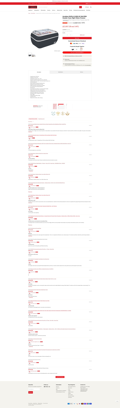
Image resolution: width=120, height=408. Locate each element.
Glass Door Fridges (71, 396)
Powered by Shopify (31, 405)
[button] (55, 104)
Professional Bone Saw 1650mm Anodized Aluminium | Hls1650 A (41, 268)
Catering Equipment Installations (42, 3)
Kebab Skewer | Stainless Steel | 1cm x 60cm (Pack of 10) (40, 174)
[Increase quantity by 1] (71, 35)
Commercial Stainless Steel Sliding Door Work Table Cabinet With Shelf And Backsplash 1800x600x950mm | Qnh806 (50, 310)
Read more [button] (30, 131)
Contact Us (33, 3)
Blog (36, 3)
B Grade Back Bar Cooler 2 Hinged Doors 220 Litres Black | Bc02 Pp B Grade (43, 135)
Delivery (81, 72)
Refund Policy (35, 403)
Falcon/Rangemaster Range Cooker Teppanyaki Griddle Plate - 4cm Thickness (43, 206)
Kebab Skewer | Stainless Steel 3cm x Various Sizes (39, 153)
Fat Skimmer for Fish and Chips (35, 228)
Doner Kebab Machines (71, 386)
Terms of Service (45, 403)
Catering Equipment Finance (52, 3)
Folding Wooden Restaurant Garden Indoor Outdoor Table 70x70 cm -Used (43, 278)
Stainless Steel (59, 10)
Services (53, 10)
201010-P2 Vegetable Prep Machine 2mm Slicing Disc (39, 259)
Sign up (30, 392)
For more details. (88, 65)
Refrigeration (36, 10)
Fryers (69, 389)
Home (29, 13)
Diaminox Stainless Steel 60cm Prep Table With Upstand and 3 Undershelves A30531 (45, 349)
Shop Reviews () (41, 118)
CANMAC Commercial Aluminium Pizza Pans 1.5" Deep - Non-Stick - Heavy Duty (44, 320)
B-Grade (70, 10)
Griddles (69, 393)
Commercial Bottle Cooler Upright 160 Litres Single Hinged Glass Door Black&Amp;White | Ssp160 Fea (48, 124)
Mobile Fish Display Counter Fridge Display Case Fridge (39, 300)
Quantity (64, 32)
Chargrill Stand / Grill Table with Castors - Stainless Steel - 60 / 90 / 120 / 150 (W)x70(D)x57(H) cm (47, 182)
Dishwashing (43, 10)
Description (39, 72)
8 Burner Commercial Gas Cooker (36, 338)
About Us (29, 3)
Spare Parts (66, 10)
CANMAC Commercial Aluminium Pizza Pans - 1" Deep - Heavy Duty (42, 249)
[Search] (80, 7)
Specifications (60, 72)
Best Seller (88, 10)
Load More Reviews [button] (60, 377)
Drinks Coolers (70, 394)
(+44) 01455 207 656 (83, 389)
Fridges (69, 390)
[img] (38, 105)
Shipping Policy (40, 403)
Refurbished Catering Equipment (79, 10)
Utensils (48, 10)
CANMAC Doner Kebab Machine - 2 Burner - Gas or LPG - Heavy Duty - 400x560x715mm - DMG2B (47, 163)
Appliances (30, 10)
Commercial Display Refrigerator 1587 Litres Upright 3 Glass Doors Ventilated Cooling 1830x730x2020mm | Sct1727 (50, 143)
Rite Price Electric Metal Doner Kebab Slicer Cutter (39, 289)
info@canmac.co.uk (83, 391)
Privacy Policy (30, 403)
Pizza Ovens (70, 387)
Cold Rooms (70, 397)
